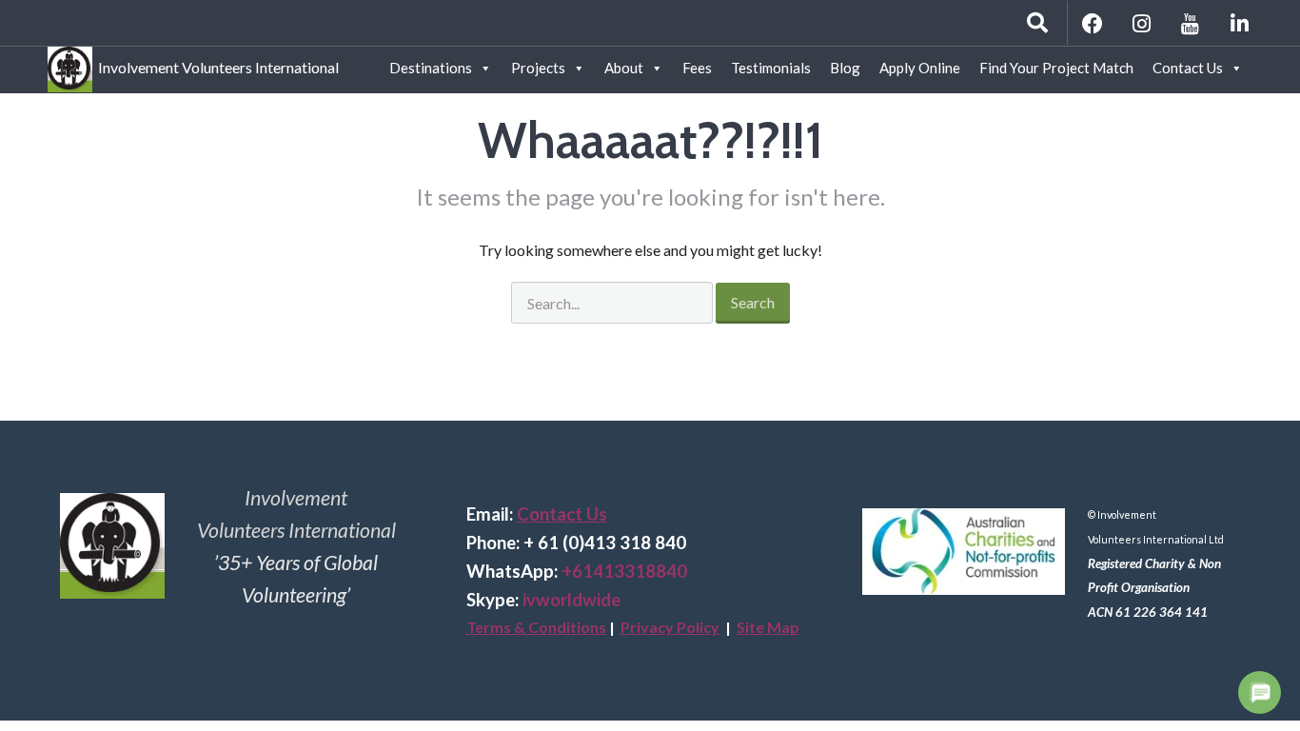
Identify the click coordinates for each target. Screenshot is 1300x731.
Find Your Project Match (1056, 67)
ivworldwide (571, 599)
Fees (697, 67)
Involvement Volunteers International (215, 64)
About (623, 67)
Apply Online (919, 67)
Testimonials (771, 67)
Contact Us (1187, 67)
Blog (845, 67)
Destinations (430, 67)
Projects (538, 67)
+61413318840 (624, 571)
